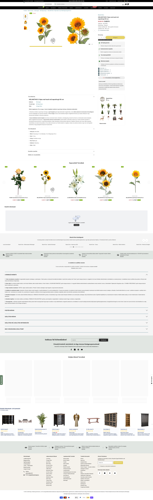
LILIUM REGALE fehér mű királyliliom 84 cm (76, 197)
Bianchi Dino (47, 196)
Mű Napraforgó (43, 10)
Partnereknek (48, 4)
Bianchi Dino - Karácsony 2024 (31, 244)
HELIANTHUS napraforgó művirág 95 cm (134, 197)
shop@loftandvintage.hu (33, 475)
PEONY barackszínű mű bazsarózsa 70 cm (18, 197)
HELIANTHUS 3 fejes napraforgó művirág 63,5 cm (47, 197)
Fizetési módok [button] (9, 310)
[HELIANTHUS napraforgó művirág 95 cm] (134, 181)
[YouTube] (82, 349)
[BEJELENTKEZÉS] (123, 4)
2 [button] (90, 44)
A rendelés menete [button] (11, 274)
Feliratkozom (103, 340)
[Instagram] (74, 349)
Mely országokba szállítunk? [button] (14, 329)
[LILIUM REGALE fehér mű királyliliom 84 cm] (76, 181)
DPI (76, 196)
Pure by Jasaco (18, 196)
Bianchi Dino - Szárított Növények (8, 244)
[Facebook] (71, 349)
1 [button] (89, 44)
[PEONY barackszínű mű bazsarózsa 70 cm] (18, 181)
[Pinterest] (78, 349)
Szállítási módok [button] (10, 316)
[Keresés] (68, 4)
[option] (46, 30)
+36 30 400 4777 (29, 473)
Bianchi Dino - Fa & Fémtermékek (125, 244)
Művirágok (36, 10)
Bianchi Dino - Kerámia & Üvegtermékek (103, 244)
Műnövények (30, 10)
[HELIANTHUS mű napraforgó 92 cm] (105, 181)
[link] (19, 255)
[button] (94, 30)
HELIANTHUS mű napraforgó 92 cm (105, 197)
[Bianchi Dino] (102, 99)
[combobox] (69, 4)
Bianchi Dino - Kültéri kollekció (78, 244)
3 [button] (92, 44)
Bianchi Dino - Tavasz (52, 244)
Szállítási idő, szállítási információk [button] (17, 323)
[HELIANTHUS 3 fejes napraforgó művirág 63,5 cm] (47, 181)
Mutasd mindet (103, 123)
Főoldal (25, 10)
